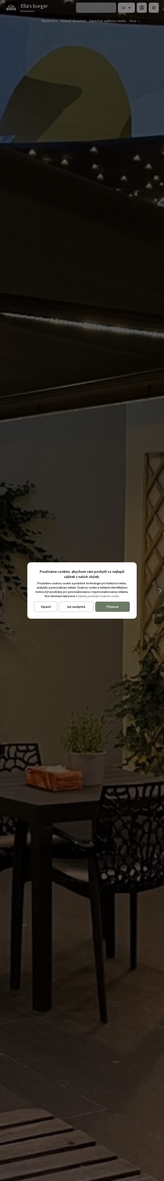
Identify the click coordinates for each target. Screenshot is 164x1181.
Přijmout (113, 607)
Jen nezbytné (76, 607)
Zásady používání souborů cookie (98, 596)
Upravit (46, 607)
